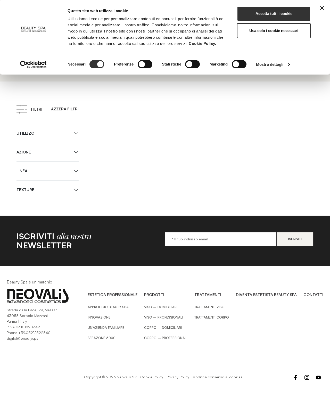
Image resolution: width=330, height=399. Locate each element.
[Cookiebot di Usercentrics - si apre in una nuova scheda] (33, 64)
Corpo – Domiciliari (163, 327)
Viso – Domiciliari (160, 307)
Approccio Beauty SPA (108, 307)
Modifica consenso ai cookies (217, 377)
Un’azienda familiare (106, 327)
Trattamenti (207, 294)
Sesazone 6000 (102, 338)
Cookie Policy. (202, 43)
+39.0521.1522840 (34, 332)
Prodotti (154, 294)
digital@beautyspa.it (24, 338)
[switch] (145, 64)
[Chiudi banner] (322, 8)
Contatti (313, 294)
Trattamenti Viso (209, 307)
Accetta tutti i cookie (273, 13)
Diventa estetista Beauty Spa (266, 294)
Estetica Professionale (112, 294)
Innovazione (99, 317)
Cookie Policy (151, 377)
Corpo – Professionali (165, 338)
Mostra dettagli (270, 64)
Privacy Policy (178, 377)
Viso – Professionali (163, 317)
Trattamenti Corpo (211, 317)
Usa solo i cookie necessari (273, 30)
